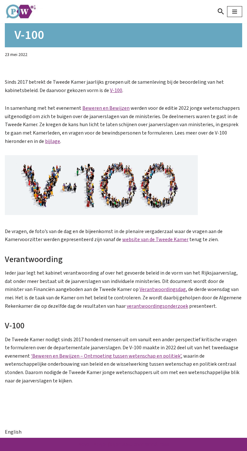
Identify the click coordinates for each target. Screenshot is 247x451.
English (13, 432)
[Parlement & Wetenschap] (24, 12)
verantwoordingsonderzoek (157, 306)
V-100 (116, 90)
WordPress (157, 444)
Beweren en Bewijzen (106, 108)
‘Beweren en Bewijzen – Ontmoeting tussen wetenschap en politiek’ (106, 356)
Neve (83, 444)
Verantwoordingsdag (163, 289)
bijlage (52, 141)
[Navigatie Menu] (234, 11)
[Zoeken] (221, 11)
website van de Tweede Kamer (155, 239)
